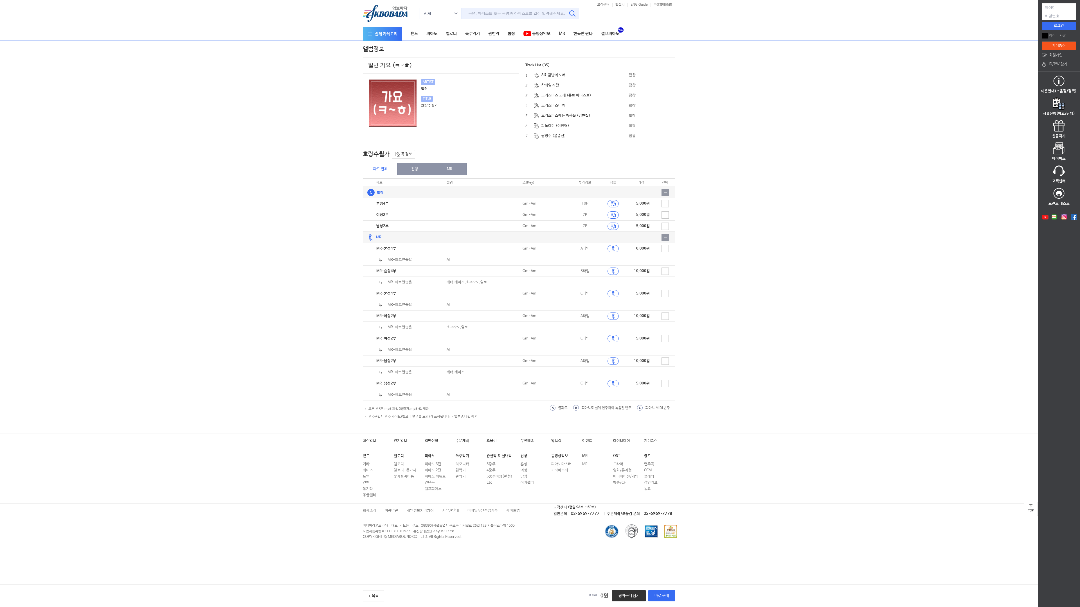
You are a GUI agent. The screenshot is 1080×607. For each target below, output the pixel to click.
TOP (1031, 510)
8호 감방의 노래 (553, 75)
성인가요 (651, 483)
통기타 (368, 489)
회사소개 (369, 510)
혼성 (524, 464)
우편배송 (527, 441)
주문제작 (462, 441)
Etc (489, 483)
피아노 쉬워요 (435, 476)
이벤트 (587, 441)
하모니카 (462, 464)
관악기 (461, 476)
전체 (427, 13)
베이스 (368, 470)
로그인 (1059, 26)
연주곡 (649, 464)
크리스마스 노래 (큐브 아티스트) (566, 95)
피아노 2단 (433, 470)
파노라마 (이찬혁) (555, 126)
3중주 (491, 464)
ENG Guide (639, 5)
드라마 (618, 464)
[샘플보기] (613, 203)
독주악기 (472, 33)
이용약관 (391, 510)
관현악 (493, 33)
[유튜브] (1045, 217)
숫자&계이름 (404, 476)
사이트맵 (513, 510)
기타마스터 (559, 470)
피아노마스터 (561, 464)
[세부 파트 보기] (665, 192)
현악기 (461, 470)
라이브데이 (621, 441)
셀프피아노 (610, 33)
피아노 (431, 33)
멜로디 (451, 33)
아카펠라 (527, 483)
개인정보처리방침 (420, 510)
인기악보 (400, 441)
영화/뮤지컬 (622, 470)
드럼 (366, 476)
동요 (647, 489)
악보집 (556, 441)
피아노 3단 (433, 464)
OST (616, 456)
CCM (648, 470)
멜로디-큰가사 (405, 470)
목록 (375, 596)
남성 (524, 476)
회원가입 (1056, 55)
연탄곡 (430, 483)
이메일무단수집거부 (482, 510)
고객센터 (603, 5)
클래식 (649, 476)
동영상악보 (540, 33)
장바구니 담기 (629, 596)
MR (562, 33)
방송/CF (619, 483)
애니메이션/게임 (625, 476)
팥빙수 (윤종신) (553, 136)
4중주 (491, 470)
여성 (524, 470)
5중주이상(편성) (499, 476)
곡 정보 (406, 154)
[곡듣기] (613, 248)
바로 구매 (661, 596)
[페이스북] (1074, 217)
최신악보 (369, 441)
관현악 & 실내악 (499, 456)
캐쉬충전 (651, 441)
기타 (366, 464)
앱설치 (620, 5)
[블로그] (1054, 217)
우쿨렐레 (369, 495)
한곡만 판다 (583, 33)
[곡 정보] (536, 75)
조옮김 (492, 441)
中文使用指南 (663, 5)
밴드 (414, 33)
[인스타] (1064, 217)
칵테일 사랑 (550, 85)
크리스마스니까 (553, 105)
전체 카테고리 (386, 33)
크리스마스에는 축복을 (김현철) (565, 116)
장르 (647, 456)
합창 (511, 33)
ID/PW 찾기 (1058, 64)
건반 (366, 483)
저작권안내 (450, 510)
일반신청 (431, 441)
